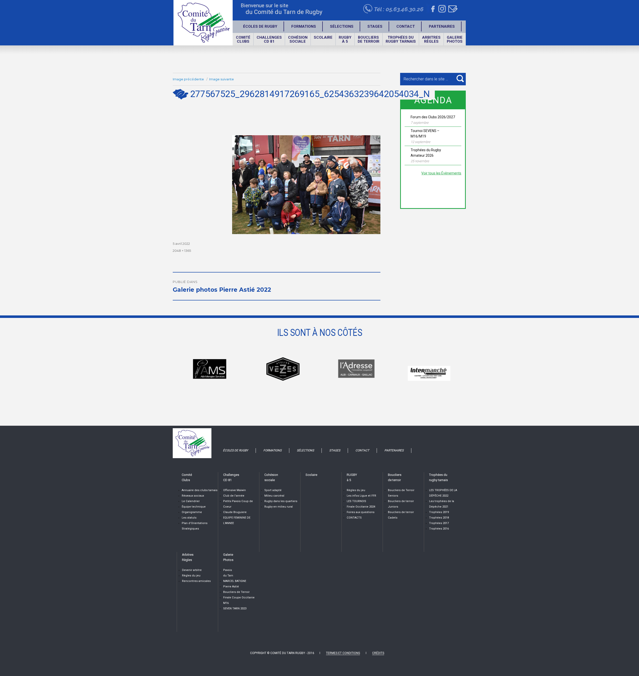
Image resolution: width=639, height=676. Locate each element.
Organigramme (192, 512)
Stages (374, 26)
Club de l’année (233, 495)
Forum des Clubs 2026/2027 (433, 117)
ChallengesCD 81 (269, 39)
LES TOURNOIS (356, 501)
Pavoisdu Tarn (228, 572)
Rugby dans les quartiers (280, 501)
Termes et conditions (343, 653)
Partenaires (442, 26)
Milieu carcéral (274, 495)
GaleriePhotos (455, 39)
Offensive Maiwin (234, 490)
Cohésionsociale (298, 39)
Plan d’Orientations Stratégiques (194, 526)
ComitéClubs (243, 39)
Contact (405, 26)
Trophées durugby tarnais (401, 39)
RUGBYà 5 (345, 39)
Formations (303, 26)
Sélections (341, 26)
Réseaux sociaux (193, 495)
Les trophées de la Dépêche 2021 (441, 504)
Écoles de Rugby (260, 26)
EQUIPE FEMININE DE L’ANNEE (236, 520)
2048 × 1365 (182, 251)
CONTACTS (354, 517)
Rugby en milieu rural (278, 506)
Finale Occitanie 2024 (361, 506)
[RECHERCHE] (460, 78)
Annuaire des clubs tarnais (199, 490)
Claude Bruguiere (235, 512)
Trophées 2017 (439, 523)
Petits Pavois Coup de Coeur (238, 504)
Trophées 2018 (439, 517)
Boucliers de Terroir (236, 592)
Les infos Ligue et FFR (361, 495)
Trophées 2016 (439, 528)
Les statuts (189, 517)
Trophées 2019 (439, 512)
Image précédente (188, 79)
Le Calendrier (191, 501)
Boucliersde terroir (368, 39)
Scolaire (323, 37)
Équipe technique (194, 506)
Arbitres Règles (431, 39)
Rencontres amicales (196, 581)
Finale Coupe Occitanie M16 (239, 600)
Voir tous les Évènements (441, 173)
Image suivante (221, 79)
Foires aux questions (360, 512)
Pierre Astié (231, 586)
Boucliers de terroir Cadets (401, 515)
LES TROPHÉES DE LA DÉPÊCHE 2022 (443, 493)
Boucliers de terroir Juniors (401, 504)
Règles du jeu (356, 490)
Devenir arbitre (192, 570)
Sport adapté (273, 490)
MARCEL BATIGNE (234, 581)
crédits (378, 653)
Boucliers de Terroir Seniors (401, 493)
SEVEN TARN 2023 (234, 608)
